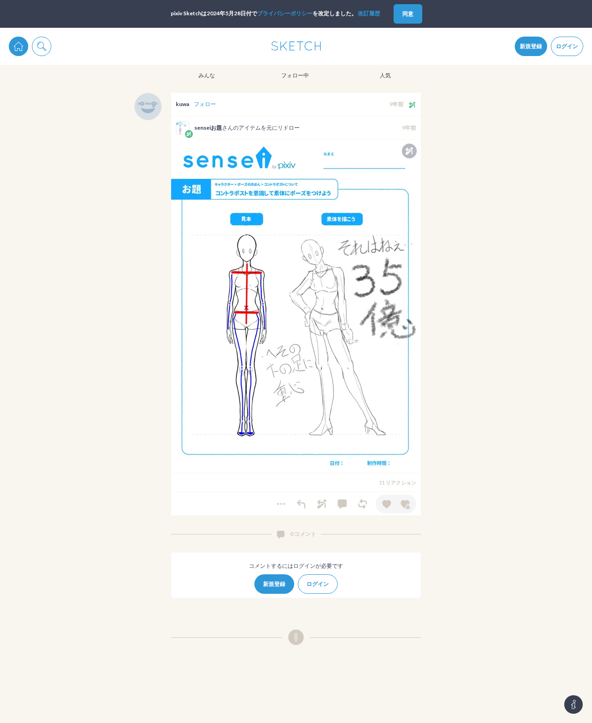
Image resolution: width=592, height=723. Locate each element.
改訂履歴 (369, 13)
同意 (407, 13)
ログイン (567, 46)
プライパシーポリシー (285, 13)
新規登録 (531, 46)
